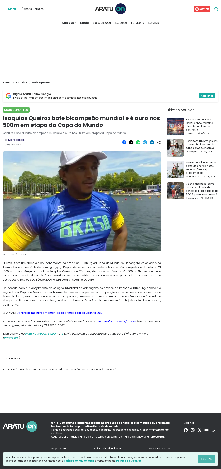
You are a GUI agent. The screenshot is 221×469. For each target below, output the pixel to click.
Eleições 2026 (102, 23)
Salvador (69, 23)
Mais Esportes (41, 82)
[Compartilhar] (159, 142)
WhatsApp (11, 338)
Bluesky (53, 334)
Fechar (206, 459)
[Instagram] (193, 430)
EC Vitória (137, 23)
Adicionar (207, 96)
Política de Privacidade (79, 460)
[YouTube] (206, 430)
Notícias (21, 82)
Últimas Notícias (33, 9)
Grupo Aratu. (156, 436)
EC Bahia (121, 23)
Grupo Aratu (58, 448)
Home (7, 82)
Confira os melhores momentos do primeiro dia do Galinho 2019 (59, 313)
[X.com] (200, 430)
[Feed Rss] (213, 430)
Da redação (16, 140)
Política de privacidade (107, 448)
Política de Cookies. (129, 460)
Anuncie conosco (159, 448)
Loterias (153, 23)
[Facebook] (186, 430)
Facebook (39, 334)
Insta (28, 334)
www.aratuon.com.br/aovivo (116, 321)
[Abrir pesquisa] (216, 9)
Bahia (84, 23)
